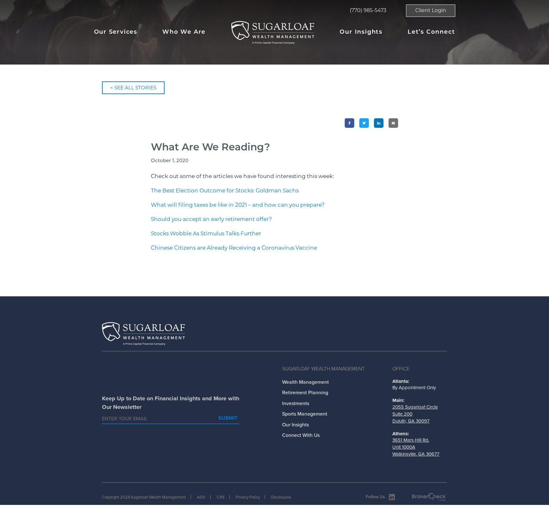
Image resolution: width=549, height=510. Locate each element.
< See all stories (133, 88)
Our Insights (361, 32)
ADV (201, 497)
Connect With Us (301, 435)
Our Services (116, 32)
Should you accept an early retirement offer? (211, 219)
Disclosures (281, 497)
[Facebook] (349, 123)
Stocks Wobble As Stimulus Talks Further (206, 233)
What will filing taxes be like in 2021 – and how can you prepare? (238, 205)
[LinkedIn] (378, 123)
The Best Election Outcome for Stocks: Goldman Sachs (225, 190)
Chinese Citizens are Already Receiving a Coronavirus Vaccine (234, 248)
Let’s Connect (431, 32)
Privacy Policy (248, 497)
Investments (295, 403)
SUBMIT (227, 418)
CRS (221, 497)
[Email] (393, 123)
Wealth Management (305, 382)
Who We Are (184, 32)
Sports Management (304, 413)
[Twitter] (364, 123)
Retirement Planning (305, 392)
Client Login (430, 10)
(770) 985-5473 (368, 10)
